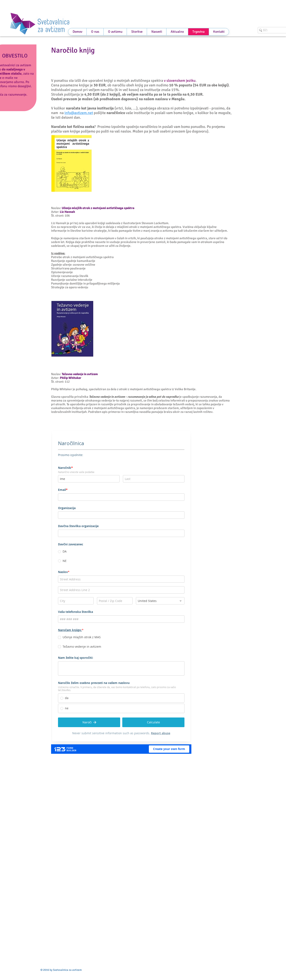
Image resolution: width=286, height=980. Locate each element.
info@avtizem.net (78, 112)
